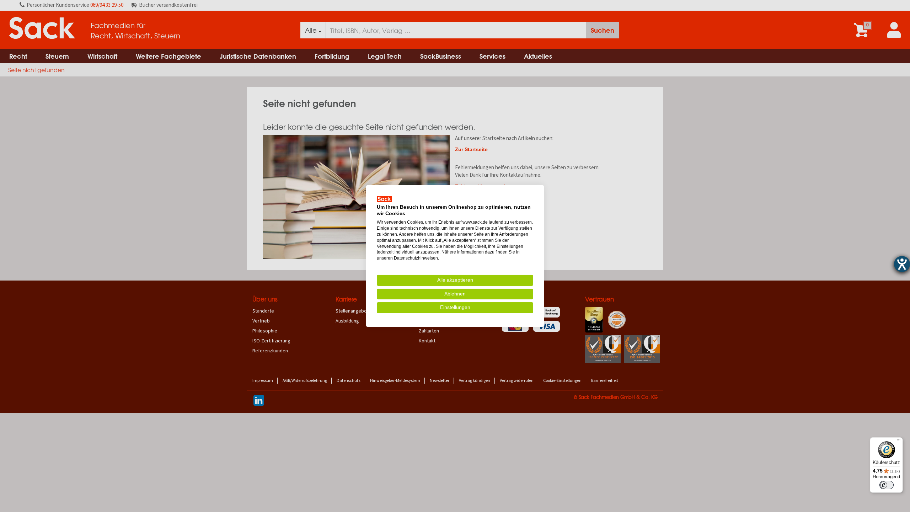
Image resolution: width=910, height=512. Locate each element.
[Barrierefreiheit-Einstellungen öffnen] (902, 264)
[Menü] (898, 441)
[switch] (886, 485)
